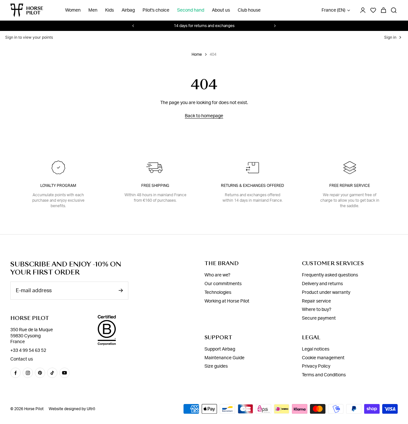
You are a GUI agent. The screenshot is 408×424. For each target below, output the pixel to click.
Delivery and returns (322, 284)
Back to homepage (204, 116)
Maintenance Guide (224, 357)
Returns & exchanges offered (252, 186)
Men (92, 10)
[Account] (363, 10)
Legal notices (315, 349)
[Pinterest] (40, 373)
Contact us (21, 359)
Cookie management (323, 357)
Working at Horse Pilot (226, 301)
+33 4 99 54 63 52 (28, 350)
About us (221, 10)
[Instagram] (28, 373)
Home (197, 54)
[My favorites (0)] (373, 10)
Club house (249, 10)
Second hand (190, 10)
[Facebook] (15, 373)
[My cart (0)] (383, 10)
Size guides (216, 366)
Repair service (316, 301)
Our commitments (223, 284)
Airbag (128, 10)
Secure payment (319, 318)
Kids (109, 10)
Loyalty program (58, 186)
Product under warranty (326, 292)
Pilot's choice (156, 10)
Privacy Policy (316, 366)
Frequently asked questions (330, 275)
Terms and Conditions (324, 375)
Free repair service (349, 186)
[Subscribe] (120, 290)
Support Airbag (219, 349)
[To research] (394, 10)
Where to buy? (316, 309)
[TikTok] (52, 373)
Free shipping (155, 186)
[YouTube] (64, 373)
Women (73, 10)
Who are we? (217, 275)
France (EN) (333, 10)
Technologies (217, 292)
